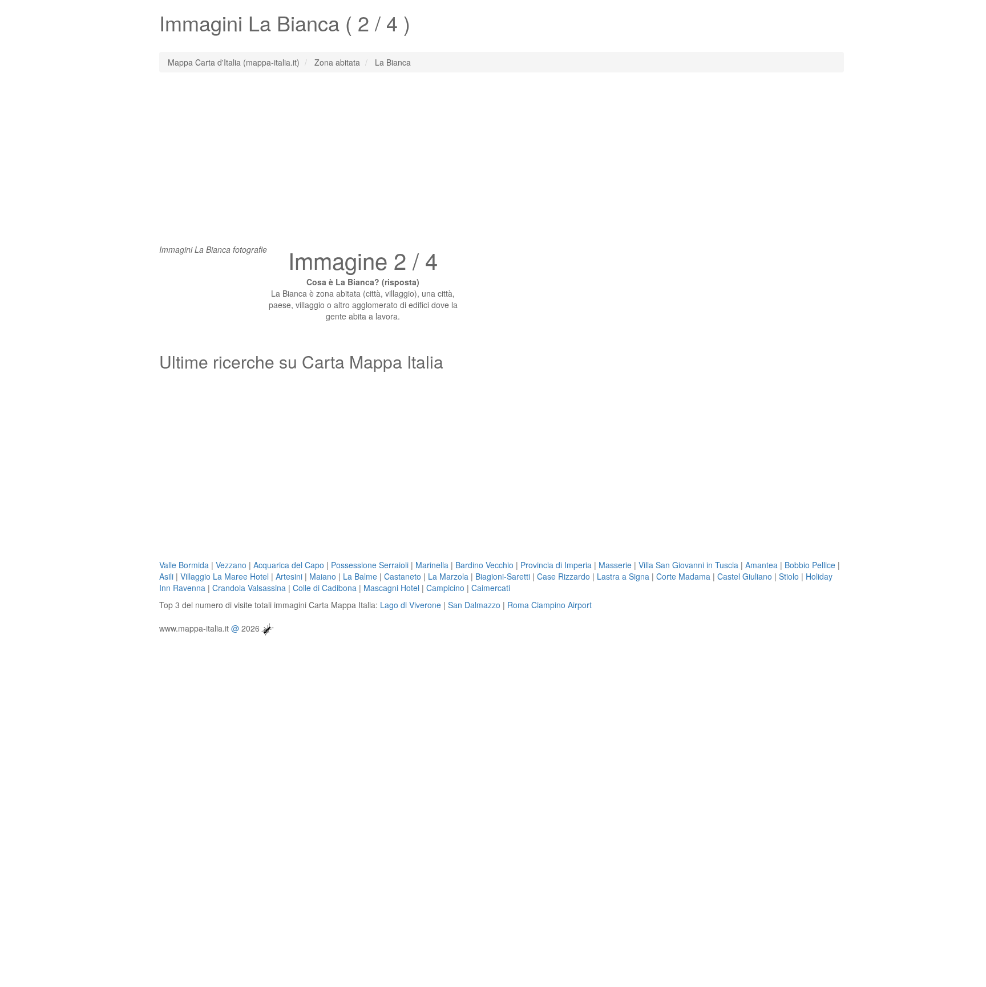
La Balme (360, 576)
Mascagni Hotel (391, 587)
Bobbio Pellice (810, 565)
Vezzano (231, 565)
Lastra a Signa (623, 576)
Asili (166, 576)
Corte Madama (683, 576)
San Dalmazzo (474, 604)
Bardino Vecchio (484, 565)
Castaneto (402, 576)
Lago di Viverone (410, 604)
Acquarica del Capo (288, 565)
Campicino (445, 587)
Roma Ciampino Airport (549, 604)
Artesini (289, 576)
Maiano (322, 576)
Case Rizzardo (563, 576)
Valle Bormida (184, 565)
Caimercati (490, 587)
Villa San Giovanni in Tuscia (688, 565)
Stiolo (789, 576)
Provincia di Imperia (556, 565)
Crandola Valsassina (249, 587)
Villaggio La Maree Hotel (224, 576)
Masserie (615, 565)
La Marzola (448, 576)
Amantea (761, 565)
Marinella (431, 565)
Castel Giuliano (744, 576)
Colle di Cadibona (325, 587)
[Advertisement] (493, 164)
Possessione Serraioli (370, 565)
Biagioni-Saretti (502, 576)
